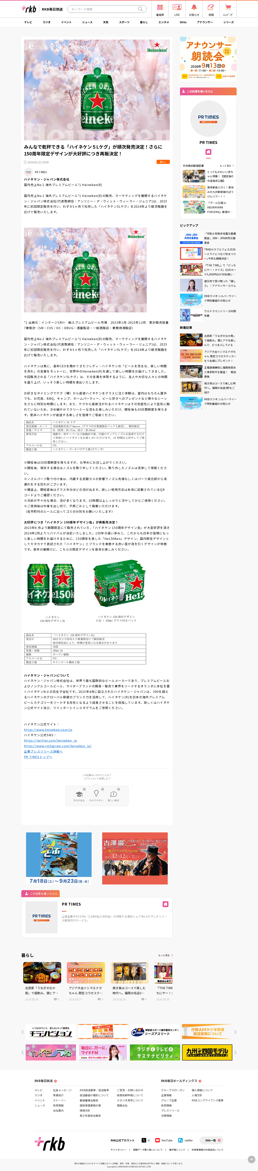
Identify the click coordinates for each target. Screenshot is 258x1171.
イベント (66, 22)
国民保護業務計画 (90, 1105)
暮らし (144, 22)
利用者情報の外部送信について (207, 1149)
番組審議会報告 (89, 1100)
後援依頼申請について (130, 1095)
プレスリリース (170, 1110)
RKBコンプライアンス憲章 (207, 1100)
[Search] (140, 9)
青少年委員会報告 (90, 1115)
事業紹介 (58, 1095)
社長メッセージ (62, 1090)
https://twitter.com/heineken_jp (50, 740)
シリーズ (228, 22)
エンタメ (163, 22)
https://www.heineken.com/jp (48, 729)
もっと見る (164, 955)
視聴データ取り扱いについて (148, 1149)
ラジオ (47, 22)
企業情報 (166, 1095)
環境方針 (85, 1110)
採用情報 (58, 1105)
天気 (105, 22)
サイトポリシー (119, 1149)
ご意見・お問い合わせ (130, 1090)
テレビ (28, 22)
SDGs (183, 22)
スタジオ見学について (130, 1100)
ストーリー (59, 1100)
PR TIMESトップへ (38, 757)
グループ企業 (169, 1100)
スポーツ (124, 22)
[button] (22, 1032)
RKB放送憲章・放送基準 (94, 1090)
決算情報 (166, 1115)
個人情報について (202, 1090)
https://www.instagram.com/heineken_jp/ (58, 746)
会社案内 (58, 1110)
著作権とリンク (177, 1149)
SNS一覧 (210, 1140)
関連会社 (122, 1105)
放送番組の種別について (94, 1095)
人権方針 (197, 1095)
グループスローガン (173, 1090)
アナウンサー (205, 22)
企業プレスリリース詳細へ (43, 751)
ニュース (87, 22)
